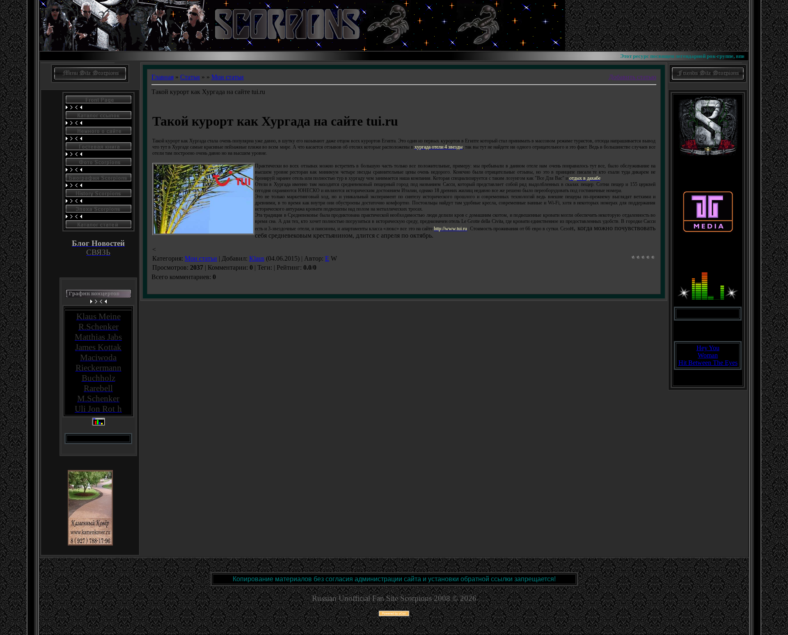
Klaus (256, 258)
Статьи (190, 76)
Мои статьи (227, 76)
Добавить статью (632, 76)
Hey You (707, 347)
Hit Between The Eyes (708, 362)
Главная (162, 76)
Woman (708, 355)
